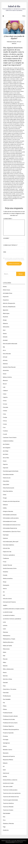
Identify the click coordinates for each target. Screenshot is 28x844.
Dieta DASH (6, 484)
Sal (3, 766)
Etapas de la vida (7, 551)
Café (4, 387)
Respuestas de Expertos (9, 756)
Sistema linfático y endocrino (10, 779)
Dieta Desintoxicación (8, 487)
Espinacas (5, 538)
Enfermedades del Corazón (9, 521)
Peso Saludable (6, 699)
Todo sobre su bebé (7, 786)
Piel (4, 702)
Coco (4, 427)
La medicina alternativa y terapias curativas (13, 608)
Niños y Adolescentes (8, 669)
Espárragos (6, 534)
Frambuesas (6, 558)
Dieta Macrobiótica (8, 491)
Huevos (5, 588)
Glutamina (5, 571)
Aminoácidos (6, 326)
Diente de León (6, 477)
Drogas (5, 498)
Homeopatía (6, 585)
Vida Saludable (6, 813)
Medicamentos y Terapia (9, 639)
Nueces (5, 672)
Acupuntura (6, 300)
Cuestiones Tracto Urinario (9, 437)
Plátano (5, 709)
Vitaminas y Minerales (8, 823)
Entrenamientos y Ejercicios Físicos (11, 531)
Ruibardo (5, 763)
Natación (5, 665)
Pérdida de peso (7, 696)
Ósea (4, 685)
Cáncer (4, 394)
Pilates (4, 706)
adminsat (14, 43)
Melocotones (6, 649)
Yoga (4, 826)
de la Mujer (5, 451)
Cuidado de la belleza (8, 441)
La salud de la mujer (7, 612)
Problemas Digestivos (8, 726)
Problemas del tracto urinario (10, 722)
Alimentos (5, 323)
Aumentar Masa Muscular (9, 367)
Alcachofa (5, 316)
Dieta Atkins (6, 481)
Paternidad (5, 692)
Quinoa (5, 746)
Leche (4, 622)
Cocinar (5, 424)
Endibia (5, 508)
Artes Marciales (7, 353)
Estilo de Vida (6, 548)
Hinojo (4, 581)
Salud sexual (6, 773)
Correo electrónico (10, 245)
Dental (4, 461)
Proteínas (5, 736)
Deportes (5, 464)
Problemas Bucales (7, 712)
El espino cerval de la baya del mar (11, 501)
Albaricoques (6, 313)
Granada (5, 575)
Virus (4, 820)
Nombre (6, 238)
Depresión (5, 467)
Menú (23, 16)
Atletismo (5, 363)
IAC (4, 592)
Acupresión (6, 296)
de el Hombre (6, 444)
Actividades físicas (7, 293)
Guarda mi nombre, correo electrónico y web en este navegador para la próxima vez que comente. (14, 259)
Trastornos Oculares (8, 810)
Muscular (5, 659)
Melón (4, 652)
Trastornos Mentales (8, 806)
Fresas (4, 561)
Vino (4, 816)
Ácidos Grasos (6, 290)
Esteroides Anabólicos (8, 545)
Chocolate (5, 407)
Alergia (5, 320)
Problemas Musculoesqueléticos (11, 729)
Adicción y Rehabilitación (9, 306)
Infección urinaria (7, 598)
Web (4, 252)
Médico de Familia (7, 645)
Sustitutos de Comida (8, 783)
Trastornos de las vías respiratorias (12, 793)
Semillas (5, 776)
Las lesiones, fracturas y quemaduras (12, 618)
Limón (4, 628)
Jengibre (5, 605)
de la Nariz (5, 454)
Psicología (5, 739)
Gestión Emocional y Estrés (10, 568)
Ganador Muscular (7, 565)
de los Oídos (6, 457)
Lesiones (5, 625)
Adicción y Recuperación (9, 303)
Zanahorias (6, 830)
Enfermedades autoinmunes (10, 514)
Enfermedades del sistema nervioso (11, 524)
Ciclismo (5, 410)
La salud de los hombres (9, 615)
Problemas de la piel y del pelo (10, 716)
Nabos (4, 662)
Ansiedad (5, 340)
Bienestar (5, 380)
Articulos (5, 360)
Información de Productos (9, 602)
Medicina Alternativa (8, 642)
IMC (4, 595)
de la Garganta (6, 447)
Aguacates (5, 310)
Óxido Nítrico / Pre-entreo (9, 689)
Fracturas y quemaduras (9, 555)
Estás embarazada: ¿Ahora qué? (10, 541)
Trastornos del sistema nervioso (11, 796)
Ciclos (4, 414)
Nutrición (5, 675)
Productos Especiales (8, 732)
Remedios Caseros (7, 749)
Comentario (7, 218)
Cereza (4, 400)
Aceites (5, 286)
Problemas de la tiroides (9, 719)
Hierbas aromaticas (8, 578)
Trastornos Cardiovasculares (10, 790)
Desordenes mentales (8, 474)
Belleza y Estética (7, 377)
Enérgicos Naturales (8, 511)
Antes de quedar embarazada (10, 343)
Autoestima (6, 370)
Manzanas (5, 632)
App (4, 347)
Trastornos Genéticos (8, 803)
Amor (4, 330)
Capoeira (5, 397)
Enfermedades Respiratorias (10, 528)
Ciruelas (5, 417)
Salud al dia (14, 6)
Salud (4, 769)
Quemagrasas (6, 743)
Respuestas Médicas (8, 759)
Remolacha (5, 753)
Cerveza (5, 404)
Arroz (4, 350)
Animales (5, 336)
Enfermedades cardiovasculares (11, 518)
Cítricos (5, 420)
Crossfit (5, 434)
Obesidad (5, 682)
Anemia (5, 333)
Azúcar (4, 373)
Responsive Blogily (10, 842)
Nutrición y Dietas (7, 679)
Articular (5, 357)
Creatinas (5, 430)
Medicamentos (6, 635)
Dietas (4, 494)
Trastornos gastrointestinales (10, 800)
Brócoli (5, 383)
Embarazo (5, 504)
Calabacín (5, 390)
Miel (4, 655)
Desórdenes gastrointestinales (10, 471)
